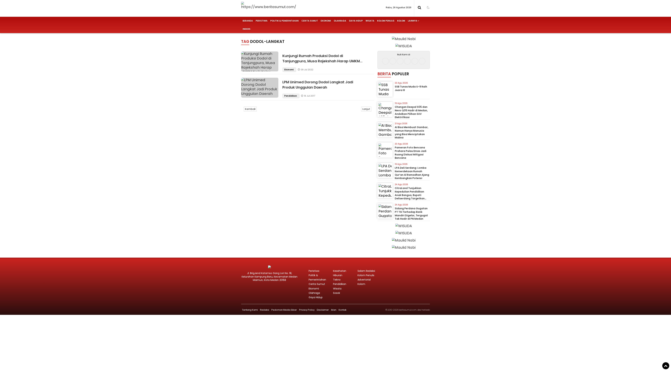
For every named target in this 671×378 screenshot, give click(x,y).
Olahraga (340, 20)
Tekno (337, 279)
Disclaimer (323, 310)
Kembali (250, 109)
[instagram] (393, 61)
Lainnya (412, 20)
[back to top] (665, 365)
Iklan (333, 310)
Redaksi (264, 310)
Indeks (246, 28)
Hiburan (337, 275)
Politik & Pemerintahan (284, 20)
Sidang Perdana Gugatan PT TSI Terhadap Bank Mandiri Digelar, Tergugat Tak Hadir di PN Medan (411, 213)
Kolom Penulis (385, 20)
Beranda (248, 20)
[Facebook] (385, 61)
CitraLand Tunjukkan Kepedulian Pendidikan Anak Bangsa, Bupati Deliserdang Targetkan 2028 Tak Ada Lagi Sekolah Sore (412, 196)
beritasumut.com (408, 309)
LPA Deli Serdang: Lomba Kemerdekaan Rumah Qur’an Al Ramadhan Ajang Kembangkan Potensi (412, 173)
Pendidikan (290, 95)
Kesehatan (339, 271)
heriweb (426, 309)
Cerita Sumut (309, 20)
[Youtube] (407, 61)
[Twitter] (400, 61)
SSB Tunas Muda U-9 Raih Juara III (411, 88)
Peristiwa (262, 20)
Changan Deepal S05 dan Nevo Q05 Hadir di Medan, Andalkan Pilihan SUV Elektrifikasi (411, 112)
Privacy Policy (307, 310)
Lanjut (366, 109)
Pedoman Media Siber (284, 310)
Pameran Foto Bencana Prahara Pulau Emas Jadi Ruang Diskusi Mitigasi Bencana (410, 153)
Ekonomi (326, 20)
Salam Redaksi (366, 271)
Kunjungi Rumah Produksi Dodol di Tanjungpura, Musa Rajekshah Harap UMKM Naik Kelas (321, 61)
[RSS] (422, 61)
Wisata (370, 20)
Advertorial (364, 279)
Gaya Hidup (356, 20)
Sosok (336, 293)
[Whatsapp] (415, 61)
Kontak (343, 310)
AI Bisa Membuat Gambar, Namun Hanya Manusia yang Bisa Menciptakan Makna (411, 132)
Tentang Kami (250, 310)
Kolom (401, 20)
